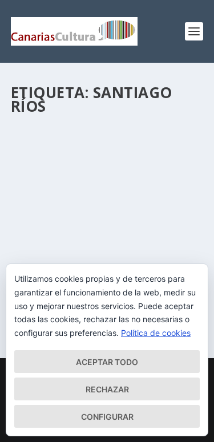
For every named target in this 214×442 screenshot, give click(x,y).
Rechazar (107, 389)
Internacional (151, 229)
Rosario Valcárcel (64, 217)
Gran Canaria (105, 229)
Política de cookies (156, 333)
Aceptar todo (107, 362)
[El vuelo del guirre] (107, 153)
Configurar (107, 416)
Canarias (66, 229)
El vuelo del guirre (72, 199)
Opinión (35, 240)
